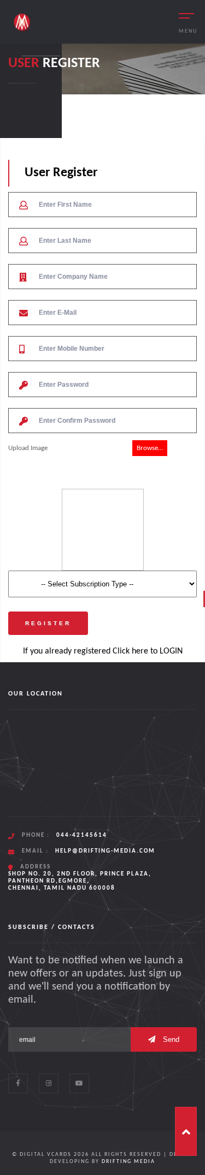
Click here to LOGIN (148, 651)
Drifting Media (128, 1162)
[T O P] (186, 1131)
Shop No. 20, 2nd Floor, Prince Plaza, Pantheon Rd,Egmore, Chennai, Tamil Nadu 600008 (79, 881)
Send (170, 1039)
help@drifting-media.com (105, 851)
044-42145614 (81, 835)
